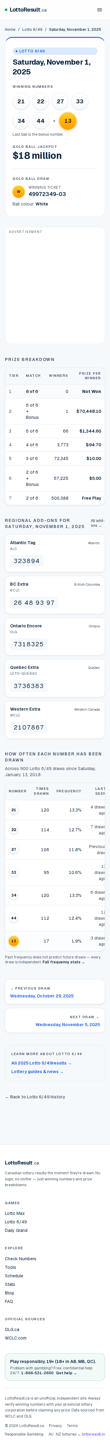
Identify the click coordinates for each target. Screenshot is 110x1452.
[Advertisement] (55, 289)
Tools (10, 1267)
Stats (10, 1284)
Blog (9, 1293)
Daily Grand (16, 1230)
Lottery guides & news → (37, 1071)
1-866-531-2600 (37, 1373)
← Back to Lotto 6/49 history (35, 1097)
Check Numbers (20, 1258)
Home (10, 29)
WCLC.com (16, 1338)
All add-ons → (98, 523)
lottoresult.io (93, 1434)
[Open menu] (99, 9)
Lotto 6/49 (32, 29)
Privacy (55, 1425)
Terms (72, 1425)
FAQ (9, 1301)
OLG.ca (12, 1329)
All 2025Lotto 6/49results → (41, 1063)
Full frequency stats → (63, 962)
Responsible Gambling (24, 1434)
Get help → (66, 1373)
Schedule (14, 1276)
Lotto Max (15, 1213)
